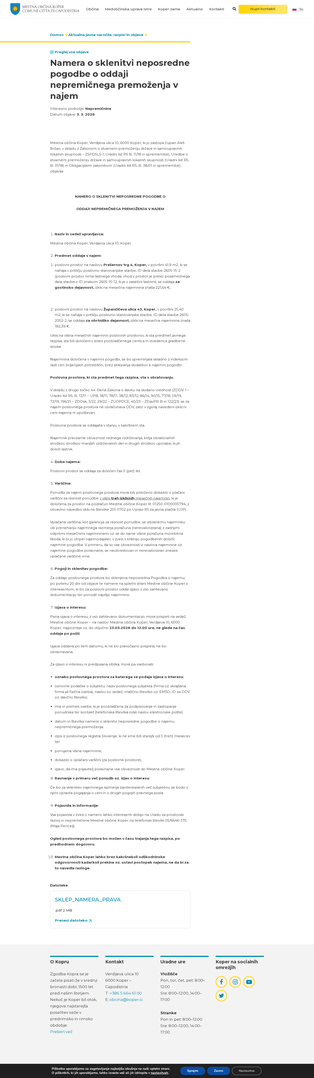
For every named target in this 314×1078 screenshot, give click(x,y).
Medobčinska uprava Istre (128, 9)
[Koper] (44, 9)
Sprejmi (192, 1071)
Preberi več (61, 1031)
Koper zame (169, 9)
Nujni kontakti (262, 9)
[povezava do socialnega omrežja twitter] (221, 995)
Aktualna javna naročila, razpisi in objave (105, 35)
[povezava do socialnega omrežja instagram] (235, 982)
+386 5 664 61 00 (126, 993)
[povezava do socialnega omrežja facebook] (221, 982)
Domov (57, 35)
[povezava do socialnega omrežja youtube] (249, 982)
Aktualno (194, 9)
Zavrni (218, 1071)
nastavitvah (159, 1073)
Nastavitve (246, 1071)
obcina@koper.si (126, 999)
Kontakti (216, 9)
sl (302, 9)
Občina (92, 9)
